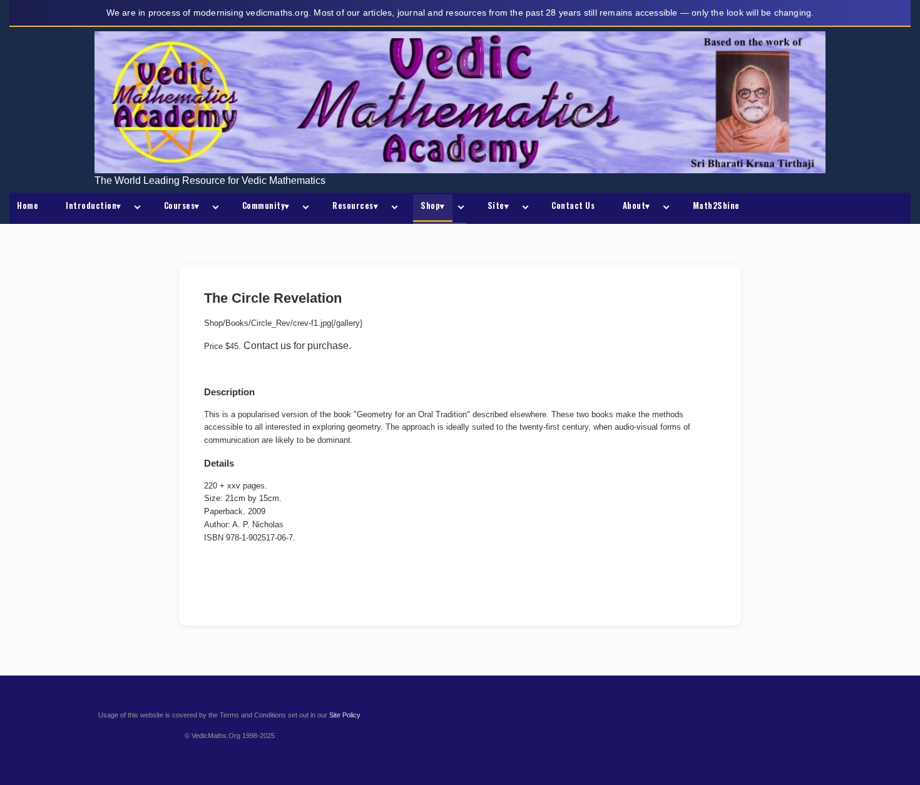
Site (498, 205)
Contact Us (573, 205)
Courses (182, 205)
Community (266, 205)
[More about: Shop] (459, 208)
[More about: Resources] (392, 208)
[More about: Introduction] (135, 208)
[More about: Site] (522, 208)
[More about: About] (664, 208)
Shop (433, 205)
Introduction (93, 205)
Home (27, 205)
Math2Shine (716, 205)
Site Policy (344, 715)
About (636, 205)
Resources (355, 205)
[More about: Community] (303, 208)
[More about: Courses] (213, 208)
